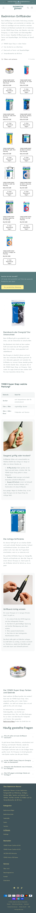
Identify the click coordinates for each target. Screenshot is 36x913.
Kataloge (5, 834)
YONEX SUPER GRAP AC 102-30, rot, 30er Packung (26, 81)
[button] (3, 8)
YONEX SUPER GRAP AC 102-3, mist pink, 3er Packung (25, 184)
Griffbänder (6, 830)
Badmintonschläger (9, 721)
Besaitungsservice (8, 872)
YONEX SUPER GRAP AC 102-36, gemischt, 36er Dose (9, 81)
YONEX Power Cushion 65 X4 (12, 845)
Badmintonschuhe (8, 814)
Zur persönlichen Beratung (12, 287)
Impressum (26, 904)
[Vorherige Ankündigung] (3, 2)
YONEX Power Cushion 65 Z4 (12, 849)
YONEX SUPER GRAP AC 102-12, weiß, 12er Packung (9, 184)
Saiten (5, 822)
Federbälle (6, 818)
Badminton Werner (17, 902)
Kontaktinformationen (13, 907)
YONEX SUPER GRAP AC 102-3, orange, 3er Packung (9, 252)
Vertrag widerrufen (19, 909)
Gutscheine (6, 880)
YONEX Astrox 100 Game (10, 857)
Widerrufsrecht (22, 907)
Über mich (6, 868)
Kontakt (5, 876)
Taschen (5, 826)
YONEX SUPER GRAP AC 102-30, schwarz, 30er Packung (26, 116)
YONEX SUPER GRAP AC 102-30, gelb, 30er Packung (9, 150)
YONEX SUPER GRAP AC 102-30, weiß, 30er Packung (9, 116)
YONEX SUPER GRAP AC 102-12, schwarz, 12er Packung (25, 150)
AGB (29, 907)
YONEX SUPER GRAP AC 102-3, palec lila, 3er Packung (8, 218)
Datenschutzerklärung (17, 904)
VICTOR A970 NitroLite (10, 853)
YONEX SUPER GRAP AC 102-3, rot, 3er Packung (25, 218)
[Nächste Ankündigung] (33, 2)
